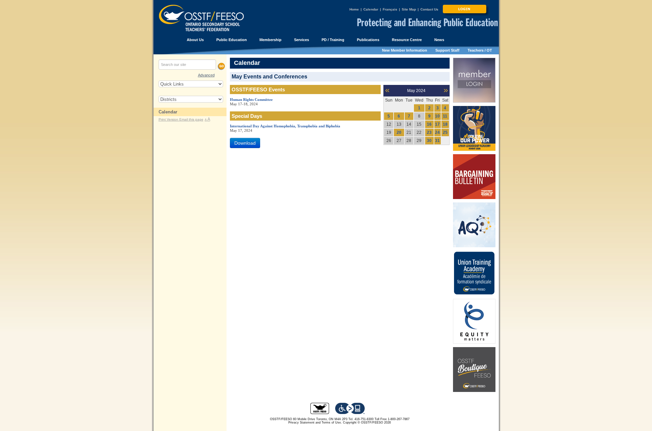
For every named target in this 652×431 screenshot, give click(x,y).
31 (437, 140)
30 (429, 140)
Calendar (370, 9)
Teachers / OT (480, 50)
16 (429, 124)
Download (245, 143)
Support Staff (447, 50)
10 (437, 116)
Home (354, 9)
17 (437, 124)
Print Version (169, 119)
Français (390, 9)
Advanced (206, 75)
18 (445, 124)
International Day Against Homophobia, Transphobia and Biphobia (285, 126)
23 (429, 132)
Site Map (409, 9)
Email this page (191, 119)
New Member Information (404, 50)
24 (437, 132)
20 (399, 132)
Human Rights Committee (251, 99)
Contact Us (429, 9)
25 (445, 132)
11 (445, 116)
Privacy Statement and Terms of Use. (315, 422)
